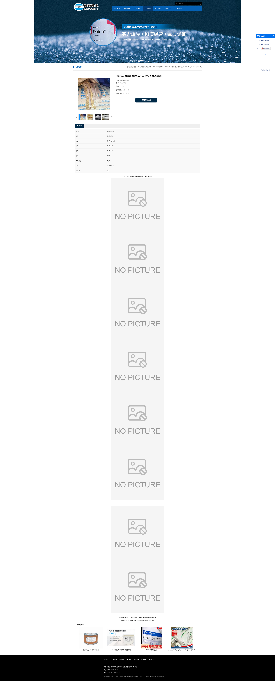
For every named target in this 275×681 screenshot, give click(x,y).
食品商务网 (160, 676)
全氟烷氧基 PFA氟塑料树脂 (91, 650)
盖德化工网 (153, 676)
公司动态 (137, 9)
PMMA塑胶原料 (158, 67)
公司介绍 (127, 9)
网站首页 (141, 67)
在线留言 (179, 9)
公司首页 (117, 9)
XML (141, 676)
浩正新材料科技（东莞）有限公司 (114, 676)
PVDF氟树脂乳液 (151, 650)
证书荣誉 (158, 9)
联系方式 (168, 9)
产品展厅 (148, 9)
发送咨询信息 (146, 100)
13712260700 (114, 669)
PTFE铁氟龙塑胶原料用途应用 (121, 650)
